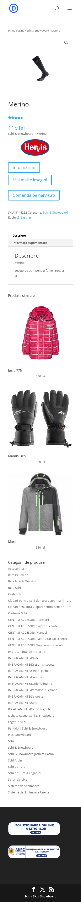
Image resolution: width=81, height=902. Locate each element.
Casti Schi (15, 594)
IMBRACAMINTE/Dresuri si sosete (31, 664)
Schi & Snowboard (38, 30)
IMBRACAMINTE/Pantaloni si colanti (33, 690)
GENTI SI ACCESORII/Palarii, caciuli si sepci (37, 639)
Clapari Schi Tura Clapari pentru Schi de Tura (39, 607)
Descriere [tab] (19, 235)
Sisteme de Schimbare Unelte (28, 792)
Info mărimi (24, 167)
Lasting (26, 217)
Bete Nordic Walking (22, 581)
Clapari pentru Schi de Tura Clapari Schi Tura (39, 601)
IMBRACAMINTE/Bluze (23, 658)
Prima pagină (16, 30)
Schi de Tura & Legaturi (24, 773)
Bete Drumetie (18, 575)
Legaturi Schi (17, 722)
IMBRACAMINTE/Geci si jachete (29, 671)
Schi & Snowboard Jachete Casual (31, 754)
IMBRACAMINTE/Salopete (25, 696)
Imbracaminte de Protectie (26, 652)
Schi (11, 741)
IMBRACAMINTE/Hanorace (26, 677)
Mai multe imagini (30, 180)
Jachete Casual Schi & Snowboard (31, 715)
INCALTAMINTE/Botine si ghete (29, 709)
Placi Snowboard (19, 735)
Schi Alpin (15, 760)
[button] (66, 42)
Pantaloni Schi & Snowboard (27, 728)
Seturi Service (17, 779)
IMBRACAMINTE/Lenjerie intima (30, 684)
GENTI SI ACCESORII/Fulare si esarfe (33, 626)
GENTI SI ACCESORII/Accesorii (28, 620)
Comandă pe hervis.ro (34, 195)
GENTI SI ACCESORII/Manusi (27, 632)
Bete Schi (14, 588)
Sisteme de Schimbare (23, 786)
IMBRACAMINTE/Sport (23, 703)
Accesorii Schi (17, 569)
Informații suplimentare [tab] (29, 243)
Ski (35, 896)
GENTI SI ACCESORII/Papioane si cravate (36, 645)
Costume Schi (17, 613)
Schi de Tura (17, 767)
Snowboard (48, 896)
